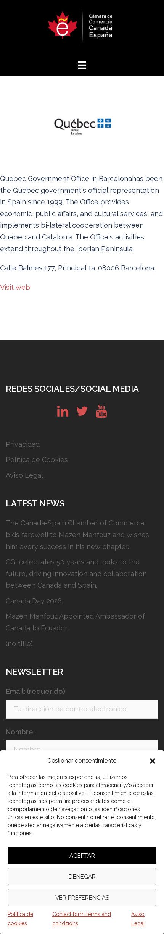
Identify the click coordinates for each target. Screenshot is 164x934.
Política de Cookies (37, 460)
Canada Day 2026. (34, 601)
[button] (152, 761)
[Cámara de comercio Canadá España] (82, 29)
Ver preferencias (82, 897)
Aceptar (82, 855)
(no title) (19, 644)
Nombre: (20, 732)
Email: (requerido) (35, 691)
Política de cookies (20, 918)
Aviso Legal (138, 918)
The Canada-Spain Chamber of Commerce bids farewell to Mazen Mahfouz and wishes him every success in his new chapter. (77, 534)
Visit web (15, 287)
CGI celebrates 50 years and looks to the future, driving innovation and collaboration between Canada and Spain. (76, 573)
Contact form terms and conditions (81, 918)
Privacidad (23, 444)
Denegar (82, 876)
